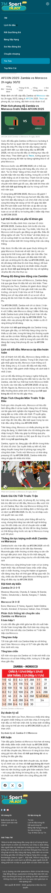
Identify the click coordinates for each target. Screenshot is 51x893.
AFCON (29, 98)
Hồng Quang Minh (9, 89)
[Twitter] (4, 810)
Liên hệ (4, 825)
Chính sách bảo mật (9, 823)
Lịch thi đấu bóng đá (36, 823)
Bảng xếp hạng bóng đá (37, 828)
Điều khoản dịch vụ (9, 820)
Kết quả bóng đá (34, 825)
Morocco (41, 95)
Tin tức (30, 820)
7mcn (41, 98)
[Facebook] (1, 810)
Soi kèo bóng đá (34, 830)
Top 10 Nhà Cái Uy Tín (37, 833)
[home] (14, 6)
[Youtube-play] (8, 810)
